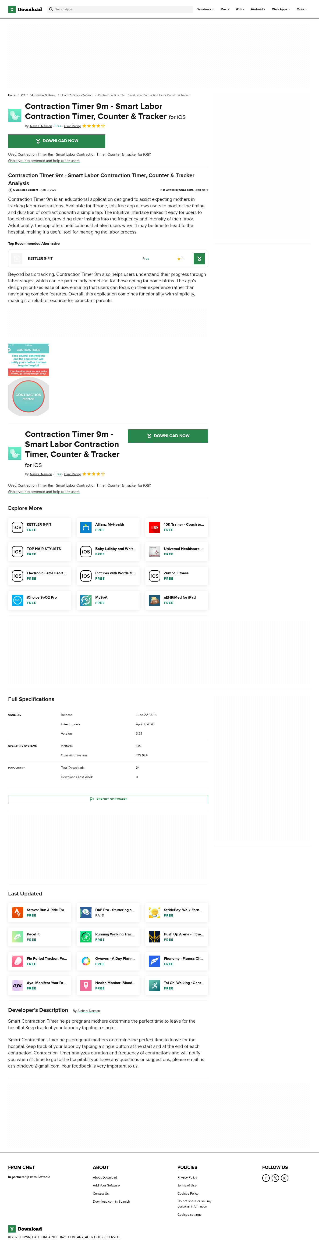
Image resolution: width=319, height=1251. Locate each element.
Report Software (111, 799)
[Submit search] (51, 9)
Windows (204, 9)
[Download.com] (25, 9)
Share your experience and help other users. (44, 160)
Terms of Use (187, 1185)
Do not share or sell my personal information (194, 1203)
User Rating (72, 126)
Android (257, 9)
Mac (223, 9)
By (38, 126)
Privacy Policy (187, 1177)
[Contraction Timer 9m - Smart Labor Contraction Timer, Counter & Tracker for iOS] (14, 115)
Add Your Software (106, 1185)
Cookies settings (189, 1214)
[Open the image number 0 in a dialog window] (28, 380)
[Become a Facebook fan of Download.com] (266, 1178)
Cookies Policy (187, 1193)
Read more (201, 189)
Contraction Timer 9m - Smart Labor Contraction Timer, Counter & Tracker (105, 111)
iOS (238, 9)
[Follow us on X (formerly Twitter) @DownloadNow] (275, 1178)
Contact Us (101, 1193)
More (300, 9)
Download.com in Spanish (111, 1202)
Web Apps (279, 9)
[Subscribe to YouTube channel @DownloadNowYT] (284, 1178)
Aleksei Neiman (89, 1011)
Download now (60, 141)
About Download (105, 1177)
